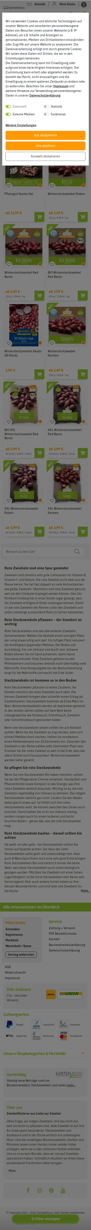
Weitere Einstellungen (21, 125)
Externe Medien (24, 114)
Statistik (56, 106)
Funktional (58, 114)
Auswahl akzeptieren (45, 156)
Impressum (60, 86)
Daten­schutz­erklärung (45, 95)
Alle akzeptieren (45, 135)
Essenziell (20, 106)
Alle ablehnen (45, 146)
